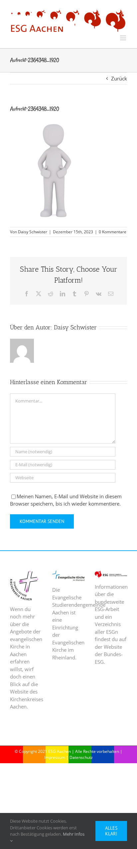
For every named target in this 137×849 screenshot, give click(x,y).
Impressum (54, 757)
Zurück (119, 78)
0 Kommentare (112, 232)
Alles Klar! (111, 831)
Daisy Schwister (32, 232)
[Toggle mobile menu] (123, 37)
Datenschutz (81, 757)
